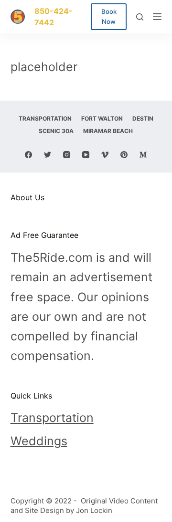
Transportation (52, 417)
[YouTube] (85, 154)
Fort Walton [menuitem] (102, 118)
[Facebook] (28, 154)
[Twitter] (47, 154)
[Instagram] (66, 154)
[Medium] (143, 154)
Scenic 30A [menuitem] (56, 130)
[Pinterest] (124, 154)
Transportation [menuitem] (45, 118)
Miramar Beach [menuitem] (108, 130)
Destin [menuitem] (142, 118)
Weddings (39, 441)
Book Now (109, 16)
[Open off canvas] (157, 16)
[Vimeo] (104, 154)
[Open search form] (139, 16)
